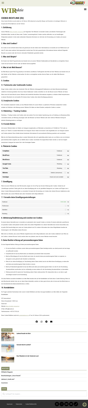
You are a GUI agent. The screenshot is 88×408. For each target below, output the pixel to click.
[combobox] (44, 394)
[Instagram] (62, 404)
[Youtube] (66, 404)
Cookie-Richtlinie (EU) (31, 404)
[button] (3, 3)
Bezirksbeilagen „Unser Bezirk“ (11, 376)
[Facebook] (57, 404)
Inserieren (4, 383)
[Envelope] (71, 404)
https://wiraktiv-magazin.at (16, 31)
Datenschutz (19, 404)
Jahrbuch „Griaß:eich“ (8, 379)
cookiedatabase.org (24, 315)
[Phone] (76, 404)
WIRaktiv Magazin (7, 372)
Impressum (9, 404)
